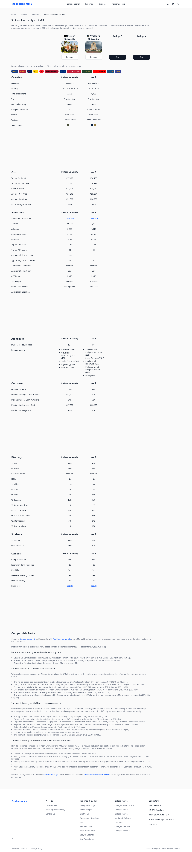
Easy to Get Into (87, 835)
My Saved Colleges (123, 818)
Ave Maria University (62, 639)
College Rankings (87, 805)
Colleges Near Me (122, 826)
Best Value (84, 814)
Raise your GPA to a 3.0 (159, 814)
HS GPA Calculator (156, 810)
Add (117, 57)
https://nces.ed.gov (51, 774)
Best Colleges (86, 809)
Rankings (89, 4)
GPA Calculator (155, 805)
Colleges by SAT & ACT (124, 805)
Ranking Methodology (55, 809)
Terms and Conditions (19, 849)
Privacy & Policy (36, 849)
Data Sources (51, 805)
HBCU (82, 822)
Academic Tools (118, 4)
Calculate (70, 218)
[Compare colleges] (172, 3)
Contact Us (50, 814)
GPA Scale (153, 824)
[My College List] (178, 3)
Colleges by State (122, 830)
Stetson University (28, 639)
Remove (69, 57)
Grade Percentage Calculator (161, 819)
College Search (121, 814)
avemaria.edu (93, 119)
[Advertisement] (81, 148)
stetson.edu (69, 119)
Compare (102, 4)
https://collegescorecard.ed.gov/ (96, 774)
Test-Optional (86, 826)
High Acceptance (87, 830)
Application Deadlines (89, 818)
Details (70, 586)
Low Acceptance (87, 839)
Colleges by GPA (122, 809)
